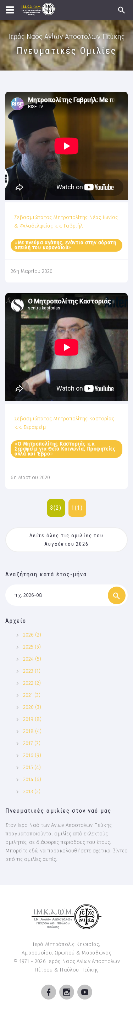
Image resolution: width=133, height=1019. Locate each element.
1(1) (77, 507)
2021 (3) (31, 695)
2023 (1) (31, 671)
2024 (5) (32, 659)
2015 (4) (32, 767)
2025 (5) (32, 647)
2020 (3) (32, 707)
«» (65, 245)
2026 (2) (32, 635)
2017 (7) (31, 743)
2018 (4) (32, 731)
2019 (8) (32, 719)
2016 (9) (32, 755)
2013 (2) (31, 791)
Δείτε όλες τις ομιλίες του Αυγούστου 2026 (67, 539)
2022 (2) (32, 683)
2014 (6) (32, 779)
